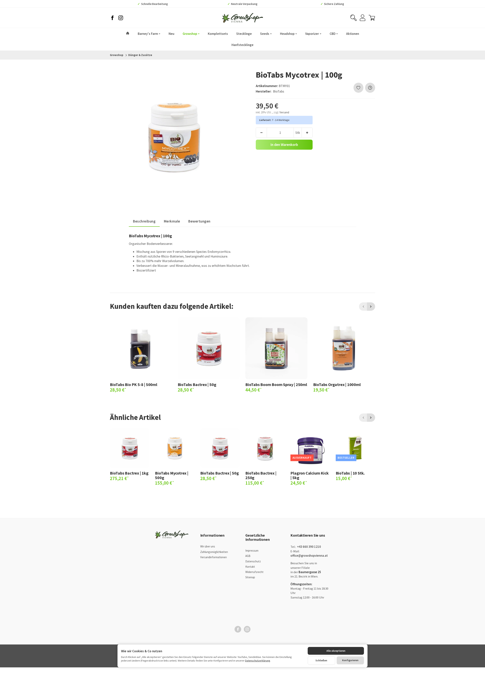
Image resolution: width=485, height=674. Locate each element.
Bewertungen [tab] (199, 221)
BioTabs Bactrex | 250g (260, 475)
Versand (284, 112)
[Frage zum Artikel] (370, 88)
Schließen (321, 660)
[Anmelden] (362, 17)
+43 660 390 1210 (308, 547)
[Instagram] (120, 17)
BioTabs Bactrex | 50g (197, 384)
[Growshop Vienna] (242, 18)
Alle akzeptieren (335, 650)
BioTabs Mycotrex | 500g (171, 475)
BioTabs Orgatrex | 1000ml (337, 384)
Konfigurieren (350, 660)
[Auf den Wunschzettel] (359, 88)
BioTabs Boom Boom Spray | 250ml (276, 384)
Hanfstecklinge (242, 45)
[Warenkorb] (371, 17)
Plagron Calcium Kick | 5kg (309, 475)
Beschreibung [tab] (144, 221)
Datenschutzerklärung (257, 660)
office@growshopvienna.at (309, 556)
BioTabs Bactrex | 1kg (129, 473)
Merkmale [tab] (172, 221)
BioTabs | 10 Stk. (350, 473)
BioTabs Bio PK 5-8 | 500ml (133, 384)
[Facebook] (112, 17)
